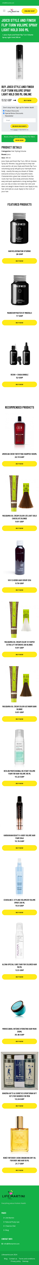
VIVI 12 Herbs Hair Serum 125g (19, 580)
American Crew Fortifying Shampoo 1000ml (19, 454)
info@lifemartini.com (8, 3)
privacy (16, 130)
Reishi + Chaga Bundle (19, 374)
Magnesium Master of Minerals (19, 313)
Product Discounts (12, 111)
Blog (7, 1230)
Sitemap (25, 1261)
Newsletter (9, 116)
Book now (20, 140)
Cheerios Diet (10, 1226)
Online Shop (29, 11)
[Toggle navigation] (4, 11)
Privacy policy (16, 1261)
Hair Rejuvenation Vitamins (19, 251)
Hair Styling (15, 151)
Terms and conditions (27, 1259)
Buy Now (27, 100)
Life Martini (9, 1218)
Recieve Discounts (19, 126)
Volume (23, 151)
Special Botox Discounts (14, 113)
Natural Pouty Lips (12, 1222)
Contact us (13, 1259)
